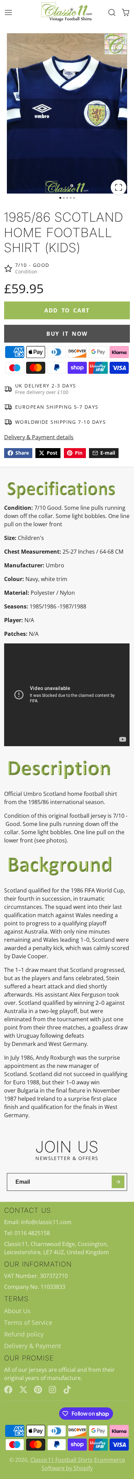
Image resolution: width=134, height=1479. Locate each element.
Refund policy (24, 1334)
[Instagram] (53, 1389)
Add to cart (67, 310)
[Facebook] (8, 1389)
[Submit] (118, 1181)
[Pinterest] (38, 1389)
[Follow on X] (23, 1389)
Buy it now (67, 333)
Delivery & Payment (32, 1346)
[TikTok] (68, 1389)
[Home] (67, 12)
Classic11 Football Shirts (61, 1460)
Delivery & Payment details (39, 437)
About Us (17, 1311)
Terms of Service (28, 1322)
